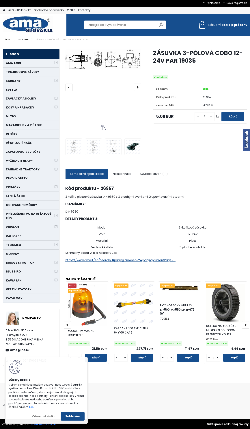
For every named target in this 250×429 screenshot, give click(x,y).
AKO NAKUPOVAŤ (19, 10)
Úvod (8, 39)
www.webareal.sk (43, 424)
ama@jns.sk (19, 350)
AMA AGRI (23, 39)
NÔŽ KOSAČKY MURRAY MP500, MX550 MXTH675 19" (177, 309)
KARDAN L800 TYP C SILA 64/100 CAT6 (131, 330)
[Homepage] (4, 10)
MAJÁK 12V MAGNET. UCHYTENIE (82, 333)
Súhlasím (72, 416)
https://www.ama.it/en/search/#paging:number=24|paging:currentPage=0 (120, 260)
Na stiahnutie (122, 174)
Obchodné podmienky (49, 10)
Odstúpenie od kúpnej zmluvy (228, 424)
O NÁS (71, 10)
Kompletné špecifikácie (87, 174)
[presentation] (69, 87)
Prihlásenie (213, 3)
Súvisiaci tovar (152, 174)
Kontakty (84, 10)
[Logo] (28, 25)
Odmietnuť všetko (43, 416)
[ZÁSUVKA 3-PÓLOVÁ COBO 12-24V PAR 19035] (103, 59)
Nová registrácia (237, 3)
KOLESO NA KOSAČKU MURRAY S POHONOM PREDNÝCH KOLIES (221, 330)
